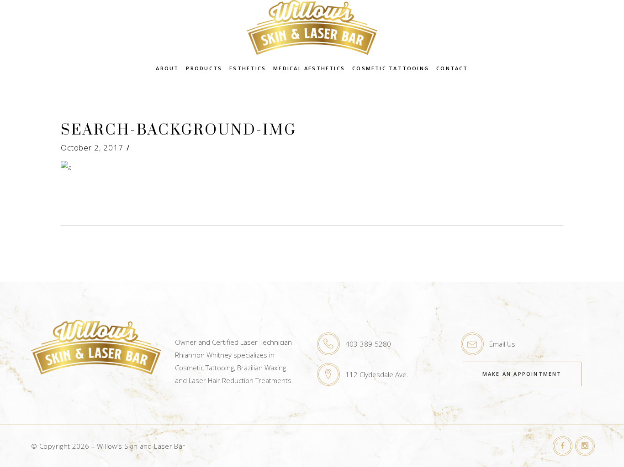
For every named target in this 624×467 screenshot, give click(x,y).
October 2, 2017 (92, 147)
